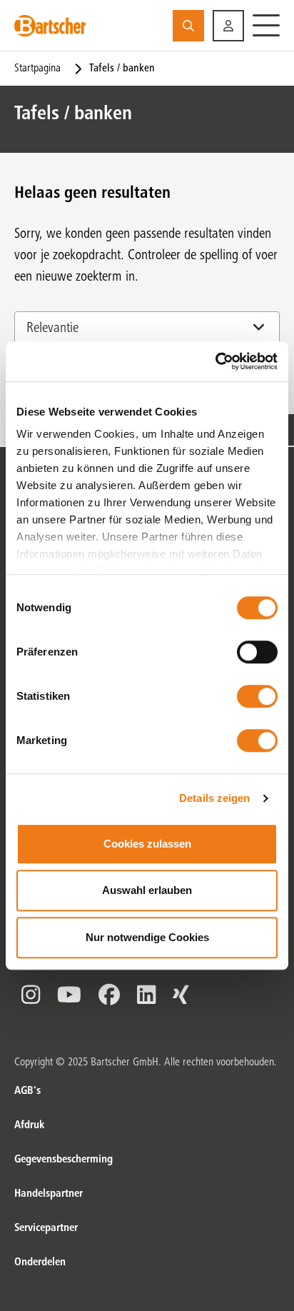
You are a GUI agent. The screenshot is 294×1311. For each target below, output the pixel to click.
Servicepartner (46, 1228)
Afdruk (29, 1125)
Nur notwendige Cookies (147, 937)
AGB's (27, 1091)
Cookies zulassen (147, 844)
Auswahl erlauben (147, 890)
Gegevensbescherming (63, 1159)
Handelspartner (48, 1194)
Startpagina (37, 68)
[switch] (257, 652)
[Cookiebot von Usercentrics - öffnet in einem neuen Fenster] (215, 361)
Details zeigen (214, 798)
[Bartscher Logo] (50, 26)
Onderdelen (40, 1262)
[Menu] (266, 26)
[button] (228, 25)
